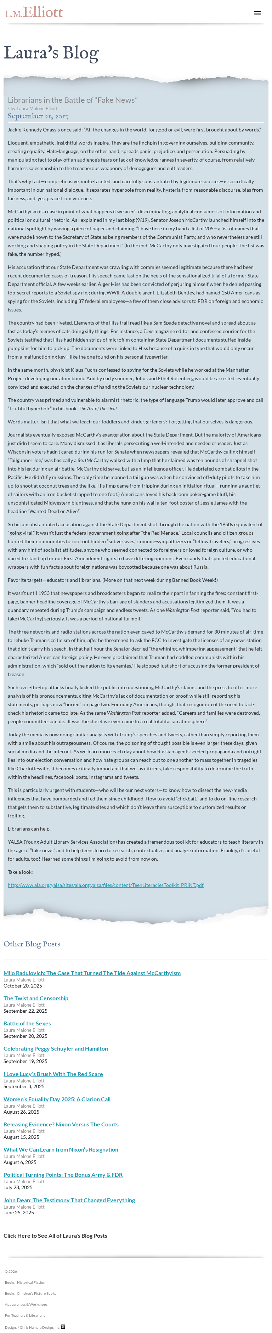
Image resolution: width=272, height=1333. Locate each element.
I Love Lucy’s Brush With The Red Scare (53, 1073)
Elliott (34, 13)
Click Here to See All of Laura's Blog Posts (55, 1235)
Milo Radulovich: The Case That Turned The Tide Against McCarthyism (92, 972)
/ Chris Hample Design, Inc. (39, 1327)
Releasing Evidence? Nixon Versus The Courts (61, 1124)
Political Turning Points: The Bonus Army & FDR (63, 1174)
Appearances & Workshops (26, 1304)
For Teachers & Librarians (25, 1315)
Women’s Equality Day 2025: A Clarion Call (57, 1099)
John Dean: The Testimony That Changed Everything (69, 1200)
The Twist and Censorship (36, 998)
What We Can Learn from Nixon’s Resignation (61, 1149)
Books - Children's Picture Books (30, 1293)
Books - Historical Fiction (25, 1282)
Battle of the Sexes (27, 1023)
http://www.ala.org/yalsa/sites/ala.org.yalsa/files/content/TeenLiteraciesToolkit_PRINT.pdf (106, 885)
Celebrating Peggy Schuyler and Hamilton (56, 1048)
